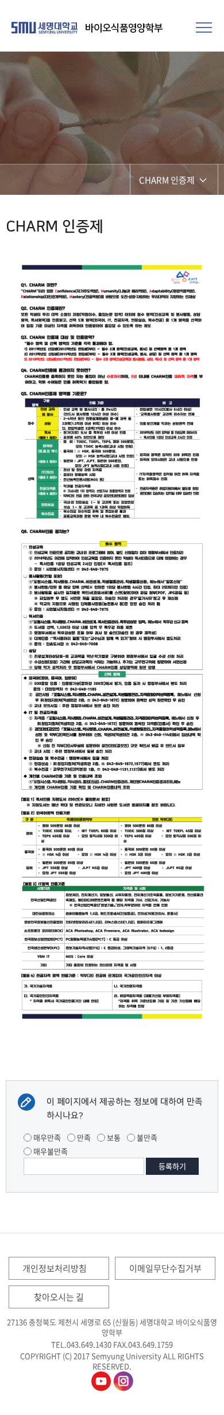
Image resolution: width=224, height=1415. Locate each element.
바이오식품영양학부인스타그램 (123, 1381)
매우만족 (46, 1137)
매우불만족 (50, 1151)
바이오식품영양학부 (124, 28)
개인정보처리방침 (54, 1268)
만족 (83, 1137)
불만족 (146, 1137)
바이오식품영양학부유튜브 (101, 1381)
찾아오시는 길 (59, 1297)
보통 (113, 1137)
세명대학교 (45, 27)
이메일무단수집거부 (165, 1268)
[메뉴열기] (204, 25)
